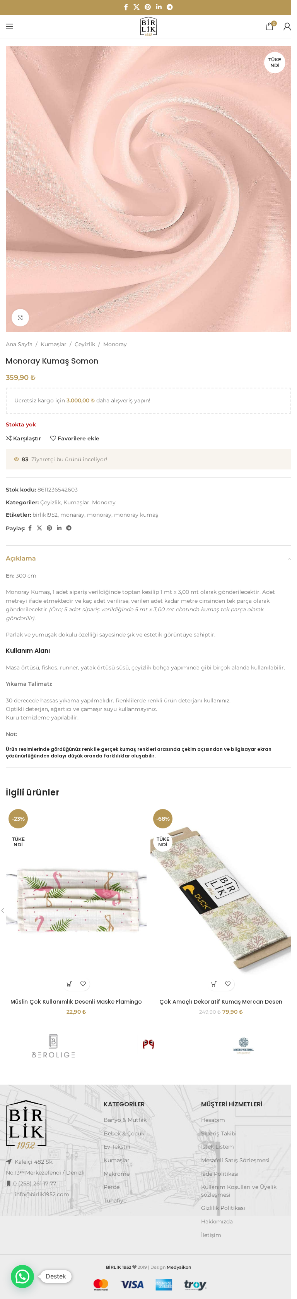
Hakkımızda (217, 1221)
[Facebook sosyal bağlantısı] (126, 7)
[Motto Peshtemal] (243, 1045)
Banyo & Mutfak (125, 1119)
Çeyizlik (85, 344)
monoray (99, 514)
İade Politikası (220, 1173)
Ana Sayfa (19, 344)
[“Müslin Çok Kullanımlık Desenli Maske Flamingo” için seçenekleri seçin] (69, 984)
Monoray (115, 344)
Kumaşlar (54, 344)
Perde (111, 1186)
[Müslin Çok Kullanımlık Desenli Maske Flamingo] (76, 900)
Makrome (117, 1173)
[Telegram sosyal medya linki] (169, 7)
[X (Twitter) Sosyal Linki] (136, 7)
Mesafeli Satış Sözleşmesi (235, 1160)
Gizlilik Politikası (223, 1207)
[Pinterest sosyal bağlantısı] (148, 7)
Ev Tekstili (117, 1146)
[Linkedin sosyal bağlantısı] (159, 7)
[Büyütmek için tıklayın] (20, 317)
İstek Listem (217, 1146)
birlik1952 (45, 514)
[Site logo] (148, 25)
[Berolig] (53, 1045)
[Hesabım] (287, 26)
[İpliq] (148, 1045)
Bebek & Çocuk (124, 1133)
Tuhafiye (115, 1200)
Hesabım (213, 1119)
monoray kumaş (136, 514)
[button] (22, 1276)
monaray (72, 514)
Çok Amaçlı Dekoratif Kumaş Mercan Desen (220, 1002)
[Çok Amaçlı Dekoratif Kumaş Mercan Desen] (220, 900)
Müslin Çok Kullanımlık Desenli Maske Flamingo (76, 1002)
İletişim (211, 1235)
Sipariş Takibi (219, 1133)
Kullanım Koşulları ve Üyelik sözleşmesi (239, 1190)
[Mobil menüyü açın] (9, 26)
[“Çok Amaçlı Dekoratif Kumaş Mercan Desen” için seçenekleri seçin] (214, 984)
